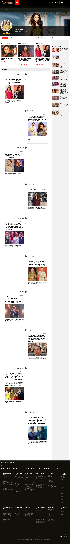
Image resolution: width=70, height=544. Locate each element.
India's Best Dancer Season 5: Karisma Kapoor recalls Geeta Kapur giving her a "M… (64, 50)
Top (51, 473)
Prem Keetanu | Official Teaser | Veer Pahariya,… (40, 520)
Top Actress (63, 490)
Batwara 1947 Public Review (28, 477)
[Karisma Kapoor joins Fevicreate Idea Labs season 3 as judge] (37, 199)
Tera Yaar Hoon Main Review (18, 488)
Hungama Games (51, 515)
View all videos (21, 64)
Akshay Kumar (50, 475)
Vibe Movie (5, 488)
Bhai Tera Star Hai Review (19, 484)
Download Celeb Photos (63, 511)
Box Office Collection (63, 477)
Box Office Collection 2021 (63, 499)
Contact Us (29, 536)
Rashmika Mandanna (51, 482)
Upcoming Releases (6, 519)
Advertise (9, 536)
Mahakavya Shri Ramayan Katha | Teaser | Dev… (40, 513)
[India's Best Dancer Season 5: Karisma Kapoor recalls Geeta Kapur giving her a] (55, 51)
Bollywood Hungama (4, 9)
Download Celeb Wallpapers (63, 514)
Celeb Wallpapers (18, 513)
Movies (3, 465)
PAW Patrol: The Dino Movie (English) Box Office (41, 482)
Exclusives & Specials (29, 515)
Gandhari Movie (6, 481)
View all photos (5, 61)
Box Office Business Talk (7, 515)
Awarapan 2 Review (18, 482)
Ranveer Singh (50, 477)
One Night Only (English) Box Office (41, 477)
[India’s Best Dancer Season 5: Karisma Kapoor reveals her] (55, 59)
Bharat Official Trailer (51, 520)
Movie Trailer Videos (29, 513)
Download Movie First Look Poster (63, 522)
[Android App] (64, 536)
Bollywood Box (63, 474)
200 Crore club (63, 488)
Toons (16, 518)
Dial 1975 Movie (5, 476)
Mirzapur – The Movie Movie (8, 484)
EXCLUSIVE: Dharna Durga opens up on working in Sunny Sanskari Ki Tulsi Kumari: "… (64, 113)
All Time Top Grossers (63, 481)
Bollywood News (6, 510)
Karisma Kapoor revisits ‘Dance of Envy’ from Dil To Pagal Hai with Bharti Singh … (64, 65)
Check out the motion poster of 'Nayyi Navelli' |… (41, 515)
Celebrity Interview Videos (30, 512)
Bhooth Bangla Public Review (29, 485)
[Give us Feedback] (62, 2)
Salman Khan (50, 484)
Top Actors (63, 489)
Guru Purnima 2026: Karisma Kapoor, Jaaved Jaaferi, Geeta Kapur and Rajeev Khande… (64, 84)
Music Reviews (50, 519)
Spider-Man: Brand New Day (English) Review (19, 486)
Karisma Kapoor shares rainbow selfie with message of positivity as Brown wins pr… (64, 105)
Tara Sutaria (50, 487)
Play (20, 54)
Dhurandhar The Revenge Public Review (29, 487)
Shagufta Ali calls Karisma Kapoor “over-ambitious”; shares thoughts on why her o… (64, 91)
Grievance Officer (36, 536)
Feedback (22, 536)
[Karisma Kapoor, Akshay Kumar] (9, 51)
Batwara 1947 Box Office (40, 485)
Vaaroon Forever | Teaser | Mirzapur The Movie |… (40, 522)
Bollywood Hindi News (7, 521)
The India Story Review (19, 490)
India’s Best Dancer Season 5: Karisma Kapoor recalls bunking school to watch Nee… (63, 98)
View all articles (39, 64)
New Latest (28, 508)
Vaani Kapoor (50, 481)
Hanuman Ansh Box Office (40, 490)
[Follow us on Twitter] (55, 2)
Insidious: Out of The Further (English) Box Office (41, 480)
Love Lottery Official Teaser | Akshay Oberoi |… (41, 518)
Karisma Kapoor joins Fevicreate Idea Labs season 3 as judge (64, 71)
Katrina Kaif (50, 476)
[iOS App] (67, 536)
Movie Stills (17, 514)
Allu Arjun (49, 480)
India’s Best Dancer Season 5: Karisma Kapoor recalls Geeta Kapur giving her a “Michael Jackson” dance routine (42, 60)
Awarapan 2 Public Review (28, 479)
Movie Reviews (5, 520)
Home (3, 536)
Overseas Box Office (63, 483)
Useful (51, 507)
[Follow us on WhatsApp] (52, 3)
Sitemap (49, 516)
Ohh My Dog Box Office (40, 488)
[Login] (66, 2)
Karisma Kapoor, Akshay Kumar (7, 59)
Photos (5, 43)
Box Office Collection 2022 (63, 496)
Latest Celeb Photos (18, 512)
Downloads (64, 508)
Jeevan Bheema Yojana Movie (7, 480)
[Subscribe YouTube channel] (57, 3)
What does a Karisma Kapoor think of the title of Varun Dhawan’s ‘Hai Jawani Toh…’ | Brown (25, 60)
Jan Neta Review (18, 491)
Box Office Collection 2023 (63, 493)
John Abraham (50, 485)
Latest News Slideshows (7, 518)
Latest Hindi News (51, 509)
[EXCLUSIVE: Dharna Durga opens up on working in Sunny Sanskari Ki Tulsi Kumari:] (55, 114)
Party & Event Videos (29, 514)
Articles (39, 43)
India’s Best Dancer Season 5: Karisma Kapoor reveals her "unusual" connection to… (64, 58)
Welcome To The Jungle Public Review (29, 483)
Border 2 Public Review (29, 490)
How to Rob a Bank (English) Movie (8, 483)
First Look (16, 515)
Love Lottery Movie (6, 487)
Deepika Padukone (51, 479)
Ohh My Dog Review (18, 483)
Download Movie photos (63, 516)
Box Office (41, 473)
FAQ (43, 536)
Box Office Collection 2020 (63, 502)
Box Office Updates (6, 514)
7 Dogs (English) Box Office (41, 475)
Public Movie (28, 474)
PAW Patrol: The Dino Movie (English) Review (19, 477)
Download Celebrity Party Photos (63, 519)
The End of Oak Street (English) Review (19, 480)
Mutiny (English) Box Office (41, 478)
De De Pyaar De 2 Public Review (29, 492)
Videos (22, 43)
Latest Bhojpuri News (51, 510)
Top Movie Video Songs (29, 510)
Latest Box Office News (7, 513)
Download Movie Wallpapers (63, 531)
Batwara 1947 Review (18, 478)
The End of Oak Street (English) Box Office (40, 487)
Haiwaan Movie (5, 485)
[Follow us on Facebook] (49, 2)
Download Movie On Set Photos (63, 528)
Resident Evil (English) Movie (8, 489)
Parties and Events (18, 510)
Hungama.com (50, 513)
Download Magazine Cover (63, 525)
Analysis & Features (63, 479)
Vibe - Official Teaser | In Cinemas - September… (40, 511)
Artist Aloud (50, 514)
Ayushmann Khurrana (52, 486)
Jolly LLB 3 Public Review (29, 494)
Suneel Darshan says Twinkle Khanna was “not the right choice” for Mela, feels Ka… (64, 78)
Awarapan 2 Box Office (40, 484)
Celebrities (11, 9)
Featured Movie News (7, 512)
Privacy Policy (15, 536)
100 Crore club (63, 486)
